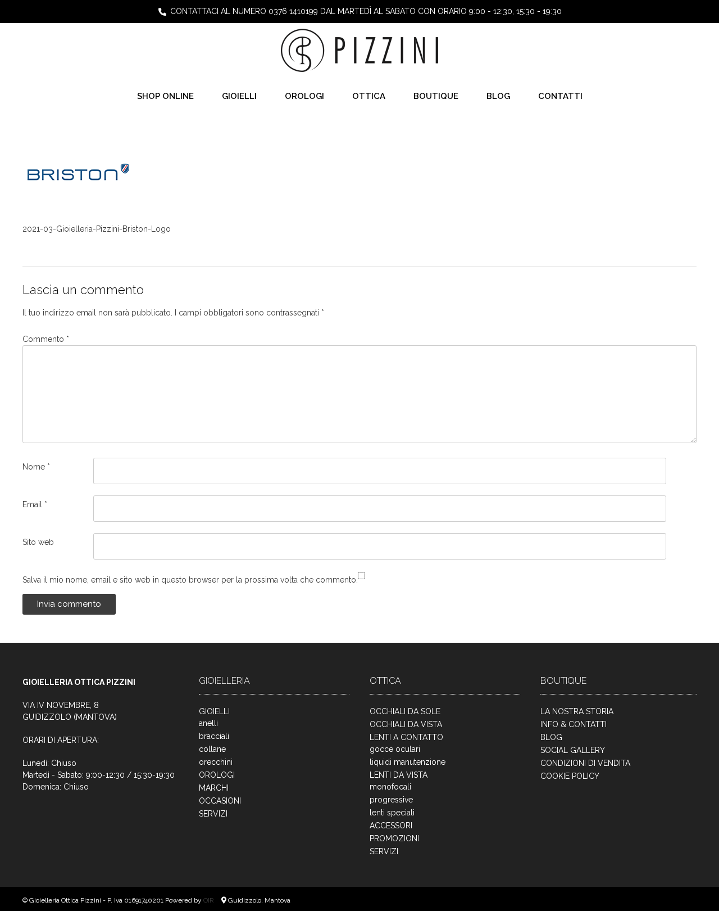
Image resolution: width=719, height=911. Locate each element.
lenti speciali (392, 812)
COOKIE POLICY (569, 776)
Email (34, 504)
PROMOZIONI (394, 838)
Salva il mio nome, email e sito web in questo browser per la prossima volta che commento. (190, 579)
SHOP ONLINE (165, 96)
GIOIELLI (239, 96)
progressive (391, 799)
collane (212, 749)
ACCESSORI (391, 825)
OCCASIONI (220, 800)
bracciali (214, 736)
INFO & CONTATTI (573, 724)
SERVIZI (213, 813)
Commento (45, 339)
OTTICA (368, 96)
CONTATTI (560, 96)
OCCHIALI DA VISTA (406, 724)
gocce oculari (395, 749)
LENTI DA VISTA (398, 774)
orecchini (216, 761)
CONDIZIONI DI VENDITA (585, 763)
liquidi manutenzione (407, 761)
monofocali (390, 786)
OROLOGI (304, 96)
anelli (208, 723)
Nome (36, 466)
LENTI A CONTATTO (406, 737)
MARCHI (214, 787)
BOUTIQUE (435, 96)
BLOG (498, 96)
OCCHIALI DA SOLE (405, 711)
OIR (209, 900)
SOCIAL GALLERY (572, 750)
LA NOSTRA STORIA (576, 711)
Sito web (38, 542)
